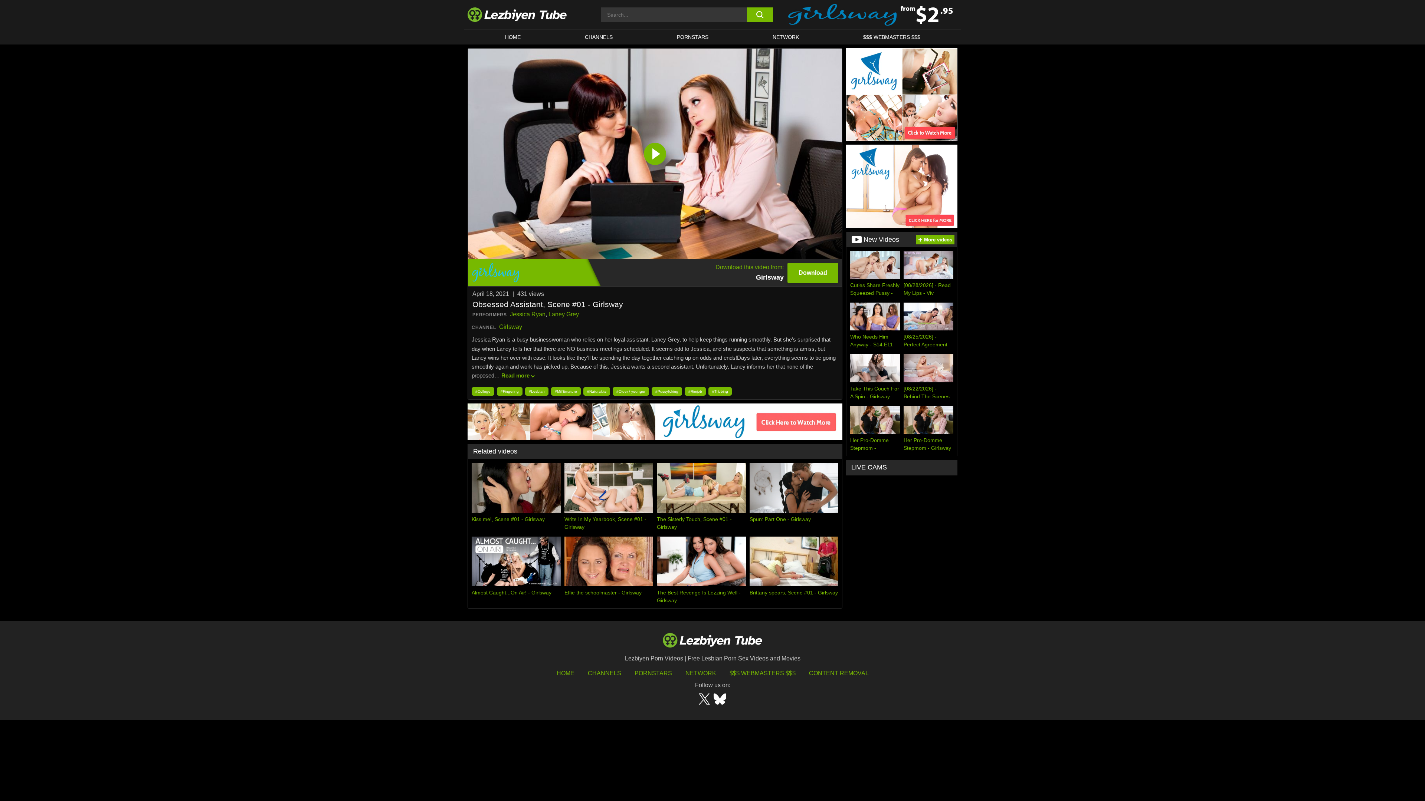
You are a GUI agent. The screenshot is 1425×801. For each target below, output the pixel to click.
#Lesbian (537, 391)
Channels (604, 673)
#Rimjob (695, 391)
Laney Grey (563, 314)
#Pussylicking (666, 391)
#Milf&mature (566, 391)
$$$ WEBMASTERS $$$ (891, 37)
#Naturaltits (596, 391)
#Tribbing (720, 391)
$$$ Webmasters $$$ (763, 673)
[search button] (760, 14)
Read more (515, 375)
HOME (513, 37)
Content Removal (839, 673)
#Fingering (510, 391)
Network (786, 37)
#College (483, 391)
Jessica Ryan (528, 314)
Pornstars (692, 37)
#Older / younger (630, 391)
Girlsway (510, 327)
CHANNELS (599, 37)
